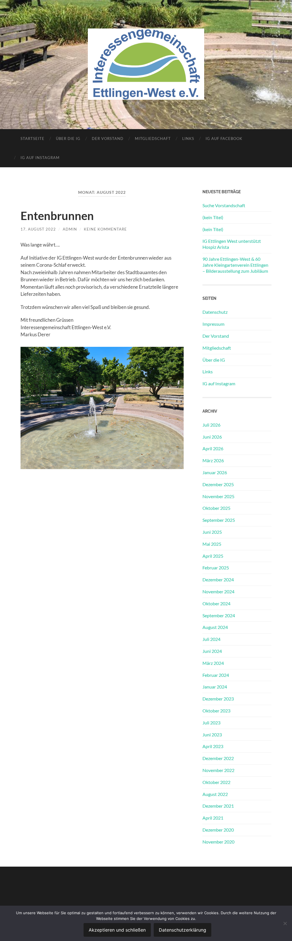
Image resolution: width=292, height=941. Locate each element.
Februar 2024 (215, 675)
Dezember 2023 (218, 698)
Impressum (213, 324)
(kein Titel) (212, 217)
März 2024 (213, 663)
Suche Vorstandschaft (223, 205)
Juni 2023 (212, 734)
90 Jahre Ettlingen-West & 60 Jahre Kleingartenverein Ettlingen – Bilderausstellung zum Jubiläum (235, 265)
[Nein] (285, 923)
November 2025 (218, 496)
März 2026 (213, 460)
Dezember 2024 (218, 579)
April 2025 (212, 556)
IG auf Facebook (224, 138)
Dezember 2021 (218, 805)
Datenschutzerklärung (182, 930)
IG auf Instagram (40, 157)
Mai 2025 (211, 544)
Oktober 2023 (216, 710)
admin (70, 229)
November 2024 (218, 591)
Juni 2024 (212, 651)
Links (188, 138)
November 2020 (218, 841)
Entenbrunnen (57, 216)
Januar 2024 (214, 686)
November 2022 (218, 770)
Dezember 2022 (218, 758)
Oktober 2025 (216, 508)
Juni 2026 (212, 436)
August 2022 (215, 794)
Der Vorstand (107, 138)
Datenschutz (215, 312)
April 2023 (212, 746)
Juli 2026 (211, 424)
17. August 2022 (38, 229)
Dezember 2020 (218, 829)
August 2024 (215, 627)
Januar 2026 (214, 472)
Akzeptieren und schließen (117, 930)
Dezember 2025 (218, 484)
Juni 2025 (212, 532)
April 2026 (212, 448)
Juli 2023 (211, 722)
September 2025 (218, 520)
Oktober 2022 (216, 782)
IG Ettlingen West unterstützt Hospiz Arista (231, 244)
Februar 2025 (215, 567)
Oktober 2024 (216, 603)
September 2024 (218, 615)
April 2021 (212, 817)
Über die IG (68, 138)
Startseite (32, 138)
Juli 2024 (211, 639)
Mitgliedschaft (153, 138)
